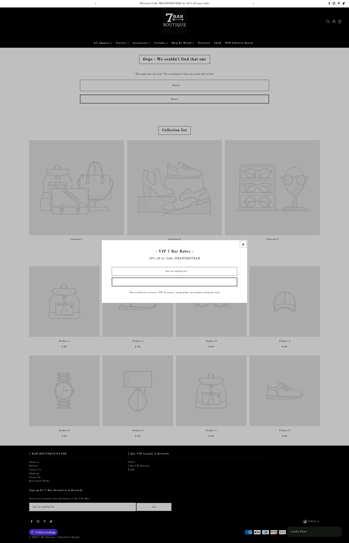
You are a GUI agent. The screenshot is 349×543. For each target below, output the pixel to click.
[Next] (253, 3)
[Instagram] (334, 4)
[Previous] (95, 3)
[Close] (243, 244)
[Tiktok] (344, 4)
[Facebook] (329, 4)
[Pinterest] (339, 4)
